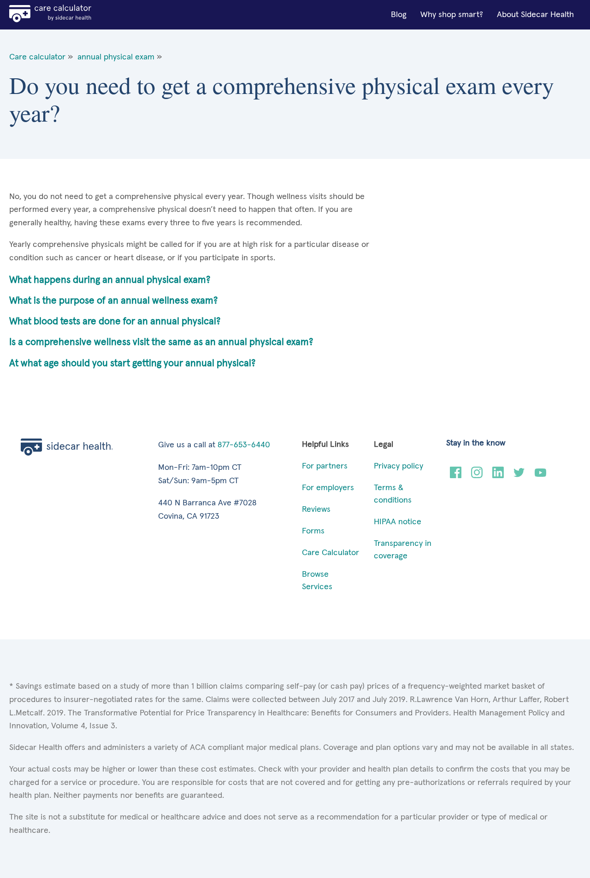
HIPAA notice (397, 522)
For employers (328, 488)
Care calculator (37, 57)
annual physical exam (115, 57)
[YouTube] (540, 476)
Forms (313, 531)
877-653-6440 (244, 445)
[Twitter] (519, 476)
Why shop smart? (451, 15)
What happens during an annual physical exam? (109, 280)
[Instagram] (476, 476)
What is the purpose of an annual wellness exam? (113, 300)
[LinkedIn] (498, 476)
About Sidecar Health (535, 15)
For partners (325, 466)
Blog (399, 15)
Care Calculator (330, 553)
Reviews (316, 509)
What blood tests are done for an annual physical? (114, 321)
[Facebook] (455, 476)
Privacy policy (398, 466)
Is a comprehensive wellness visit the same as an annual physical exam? (161, 342)
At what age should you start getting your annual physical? (132, 363)
